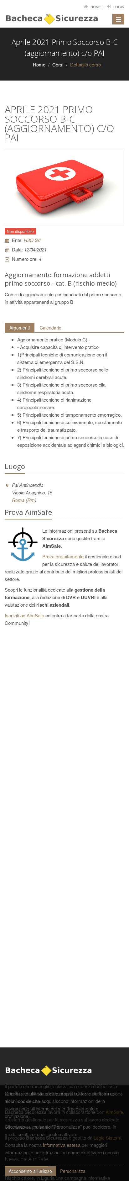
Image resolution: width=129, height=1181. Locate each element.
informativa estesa (61, 1144)
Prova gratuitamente (63, 556)
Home (95, 6)
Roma (18, 500)
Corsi (57, 64)
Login (118, 6)
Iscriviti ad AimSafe (24, 615)
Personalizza (72, 1171)
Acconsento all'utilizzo (30, 1171)
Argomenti (19, 327)
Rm (31, 500)
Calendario (50, 327)
